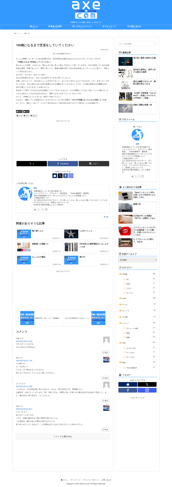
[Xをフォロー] (60, 175)
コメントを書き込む (62, 436)
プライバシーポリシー (91, 480)
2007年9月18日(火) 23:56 (24, 386)
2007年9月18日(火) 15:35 (24, 341)
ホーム (65, 480)
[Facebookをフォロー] (65, 175)
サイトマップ (75, 480)
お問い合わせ (106, 480)
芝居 (27, 116)
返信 (106, 352)
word (20, 112)
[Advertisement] (39, 138)
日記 (27, 112)
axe (35, 187)
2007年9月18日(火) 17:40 (24, 360)
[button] (94, 163)
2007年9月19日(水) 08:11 (24, 409)
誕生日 (35, 116)
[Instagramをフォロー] (71, 175)
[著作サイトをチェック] (54, 175)
